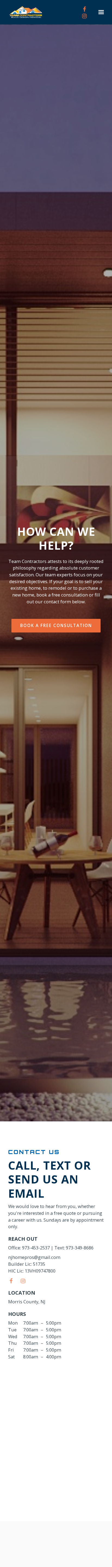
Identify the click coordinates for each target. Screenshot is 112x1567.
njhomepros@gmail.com (34, 1257)
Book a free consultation (56, 625)
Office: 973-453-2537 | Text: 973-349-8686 (51, 1248)
